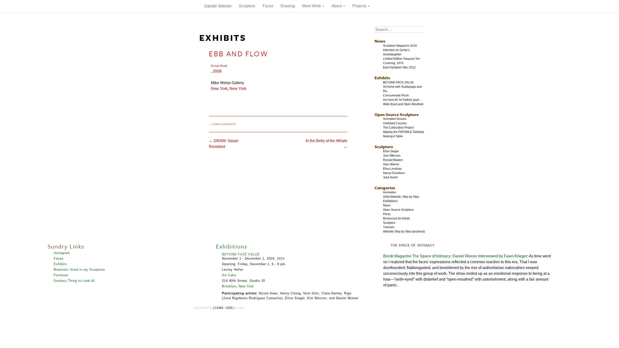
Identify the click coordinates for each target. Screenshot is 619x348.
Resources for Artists (396, 218)
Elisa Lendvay (392, 168)
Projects (359, 6)
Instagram (62, 253)
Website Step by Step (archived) (404, 231)
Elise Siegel (391, 151)
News (380, 41)
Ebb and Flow (238, 53)
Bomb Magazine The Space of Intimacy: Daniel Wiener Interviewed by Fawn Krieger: (455, 256)
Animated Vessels (394, 119)
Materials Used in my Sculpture (79, 269)
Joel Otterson (391, 155)
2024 (281, 258)
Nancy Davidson (394, 173)
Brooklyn (229, 286)
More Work (312, 6)
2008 (217, 71)
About (337, 6)
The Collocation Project (398, 127)
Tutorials (388, 227)
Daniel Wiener (218, 6)
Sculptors (384, 147)
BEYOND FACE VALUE (398, 82)
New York (219, 89)
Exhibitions (390, 201)
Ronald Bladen (393, 160)
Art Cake (229, 275)
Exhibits (382, 78)
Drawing (287, 6)
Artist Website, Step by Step (401, 196)
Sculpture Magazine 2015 (400, 45)
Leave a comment (223, 124)
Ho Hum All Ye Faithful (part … (403, 100)
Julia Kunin (390, 177)
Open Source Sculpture (397, 114)
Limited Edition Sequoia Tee (401, 58)
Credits (239, 308)
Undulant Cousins (395, 123)
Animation (389, 192)
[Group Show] (219, 65)
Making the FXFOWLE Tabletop (403, 132)
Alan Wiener (391, 164)
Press (387, 214)
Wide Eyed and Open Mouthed (403, 104)
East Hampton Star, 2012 (399, 67)
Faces (268, 6)
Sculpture (247, 6)
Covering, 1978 (393, 63)
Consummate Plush (396, 95)
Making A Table (393, 136)
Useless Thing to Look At (74, 281)
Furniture (61, 275)
